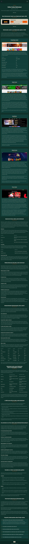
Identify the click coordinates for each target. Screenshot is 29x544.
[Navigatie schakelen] (27, 1)
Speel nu (25, 21)
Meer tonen (14, 12)
